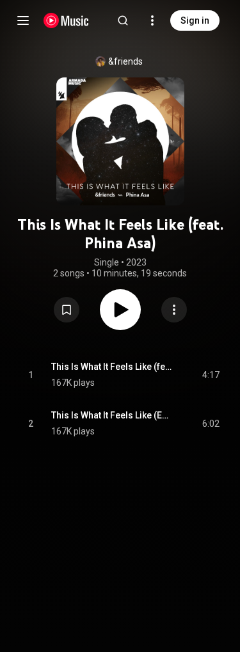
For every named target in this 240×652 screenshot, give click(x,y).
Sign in (194, 20)
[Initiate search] (123, 20)
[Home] (66, 20)
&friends (125, 61)
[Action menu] (174, 309)
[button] (66, 309)
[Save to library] (66, 309)
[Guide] (23, 20)
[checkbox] (210, 375)
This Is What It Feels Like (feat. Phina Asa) (112, 367)
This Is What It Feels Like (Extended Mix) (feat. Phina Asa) (112, 415)
